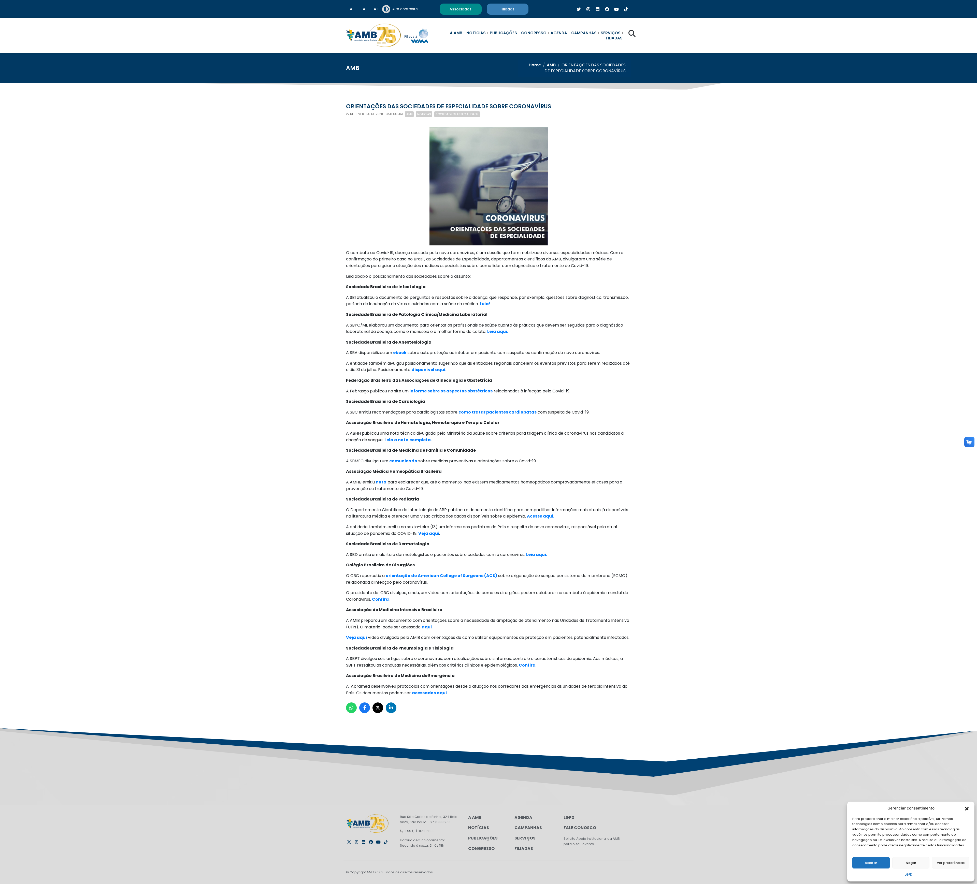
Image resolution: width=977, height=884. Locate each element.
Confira (380, 599)
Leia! (485, 304)
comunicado (403, 461)
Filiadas (614, 38)
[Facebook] (371, 842)
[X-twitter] (349, 842)
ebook (400, 353)
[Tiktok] (386, 842)
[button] (966, 808)
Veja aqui (428, 533)
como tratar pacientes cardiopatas (497, 412)
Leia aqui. (497, 331)
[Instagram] (356, 842)
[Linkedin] (364, 842)
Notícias (476, 33)
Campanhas (584, 33)
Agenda (559, 33)
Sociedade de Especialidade (457, 114)
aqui (427, 627)
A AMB (456, 33)
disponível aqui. (428, 370)
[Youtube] (378, 842)
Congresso (534, 33)
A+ (376, 8)
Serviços (611, 33)
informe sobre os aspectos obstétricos (451, 391)
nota (381, 482)
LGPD (908, 874)
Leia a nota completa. (408, 440)
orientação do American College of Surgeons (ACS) (441, 576)
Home (535, 65)
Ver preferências (951, 862)
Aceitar (871, 862)
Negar (911, 862)
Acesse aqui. (540, 516)
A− (352, 8)
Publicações (503, 33)
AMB (551, 65)
